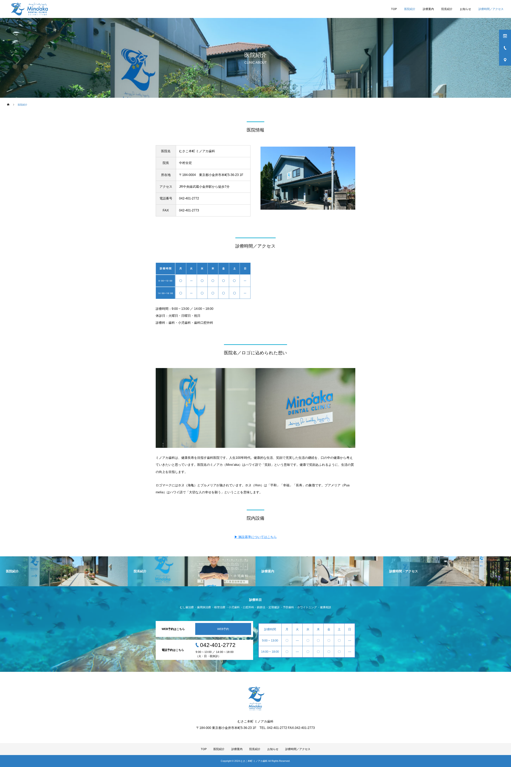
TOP (394, 9)
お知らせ (465, 9)
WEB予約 (223, 629)
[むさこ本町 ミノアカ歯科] (29, 9)
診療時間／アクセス (491, 9)
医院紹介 (409, 9)
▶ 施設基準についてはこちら (255, 537)
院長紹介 (447, 9)
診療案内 (428, 9)
